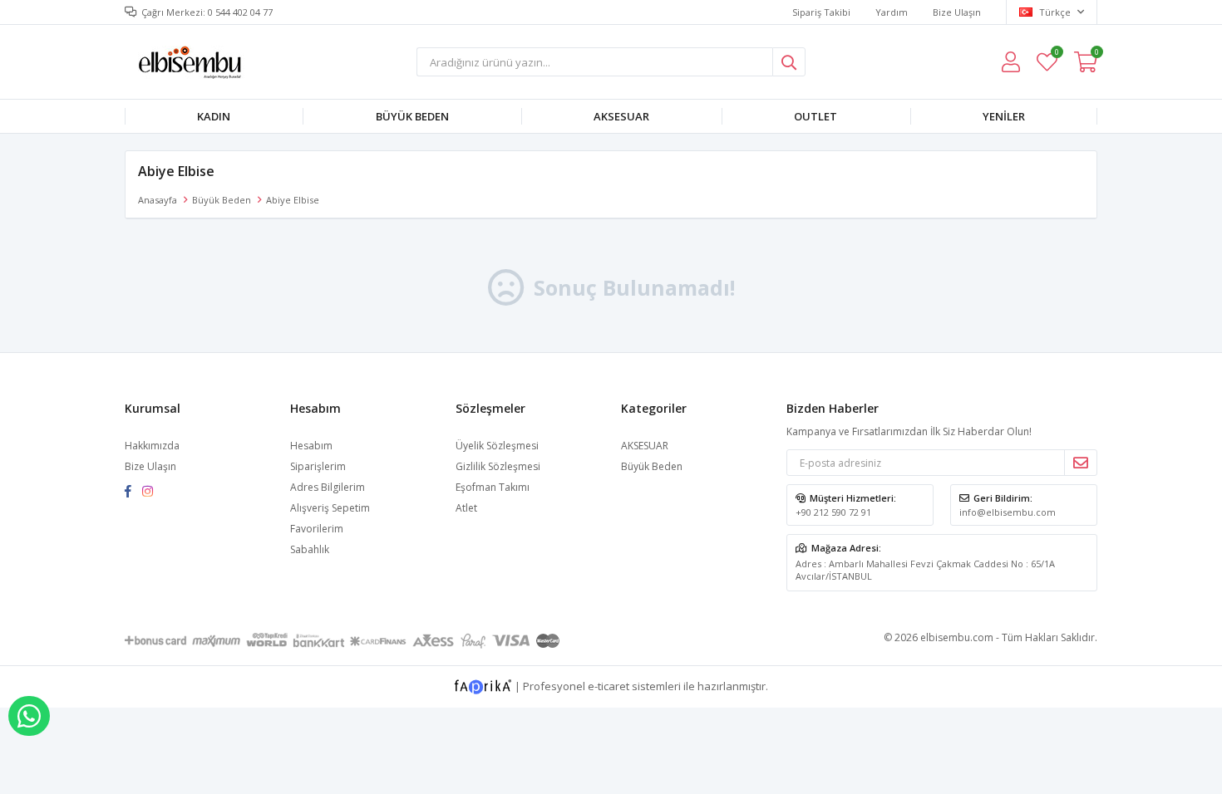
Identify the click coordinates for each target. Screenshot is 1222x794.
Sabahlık (309, 549)
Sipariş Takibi (821, 12)
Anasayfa (157, 200)
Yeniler (1004, 116)
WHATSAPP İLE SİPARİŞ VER (29, 716)
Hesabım (311, 446)
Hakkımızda (152, 446)
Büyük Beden (412, 116)
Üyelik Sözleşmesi (497, 446)
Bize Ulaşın (957, 12)
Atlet (466, 508)
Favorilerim (1056, 54)
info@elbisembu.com (1007, 512)
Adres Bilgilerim (327, 487)
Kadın (213, 116)
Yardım (891, 12)
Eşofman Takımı (493, 487)
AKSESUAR (621, 116)
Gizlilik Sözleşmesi (498, 466)
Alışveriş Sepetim (330, 508)
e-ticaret (608, 685)
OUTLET (815, 116)
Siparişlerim (318, 466)
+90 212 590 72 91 (833, 512)
